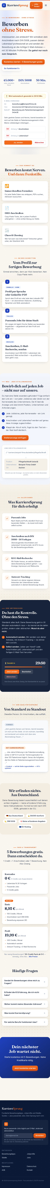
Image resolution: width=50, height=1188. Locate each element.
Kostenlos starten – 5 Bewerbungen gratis (23, 62)
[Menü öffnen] (45, 5)
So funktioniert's (11, 68)
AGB (3, 1170)
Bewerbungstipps (8, 1154)
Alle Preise (33, 957)
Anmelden (40, 1135)
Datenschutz (31, 1166)
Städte (4, 1158)
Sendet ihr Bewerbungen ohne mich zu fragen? (22, 981)
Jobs (29, 1158)
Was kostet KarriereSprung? (17, 1013)
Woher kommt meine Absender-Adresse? (23, 1004)
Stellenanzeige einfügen (15, 438)
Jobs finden (36, 5)
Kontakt (30, 1170)
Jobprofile (31, 1154)
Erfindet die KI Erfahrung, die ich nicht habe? (21, 993)
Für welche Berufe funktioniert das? (20, 1022)
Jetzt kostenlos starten (25, 1068)
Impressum (6, 1166)
